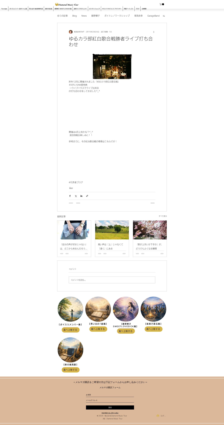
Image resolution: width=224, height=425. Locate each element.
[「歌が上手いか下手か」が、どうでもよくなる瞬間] (150, 230)
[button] (162, 4)
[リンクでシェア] (87, 196)
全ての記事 (62, 16)
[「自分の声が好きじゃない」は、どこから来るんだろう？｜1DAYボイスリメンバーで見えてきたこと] (74, 230)
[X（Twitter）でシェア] (76, 196)
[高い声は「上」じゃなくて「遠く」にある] (112, 230)
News (84, 16)
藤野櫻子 (95, 16)
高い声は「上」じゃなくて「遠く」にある (110, 246)
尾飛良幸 (138, 16)
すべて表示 (163, 216)
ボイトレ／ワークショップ (117, 16)
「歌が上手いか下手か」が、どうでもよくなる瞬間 (149, 246)
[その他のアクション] (153, 31)
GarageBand (153, 16)
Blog (74, 16)
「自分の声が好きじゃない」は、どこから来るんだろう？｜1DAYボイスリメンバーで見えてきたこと (73, 247)
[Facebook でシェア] (70, 196)
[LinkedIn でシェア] (81, 196)
